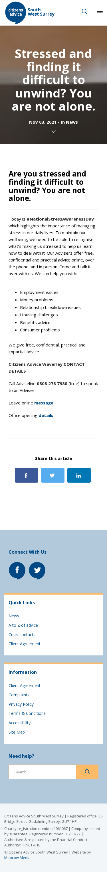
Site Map (17, 732)
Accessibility (20, 722)
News (72, 122)
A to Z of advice (23, 625)
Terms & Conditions (27, 713)
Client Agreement (25, 643)
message (43, 403)
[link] (60, 219)
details (46, 415)
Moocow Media (17, 857)
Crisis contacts (22, 634)
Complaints (19, 694)
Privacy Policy (21, 704)
